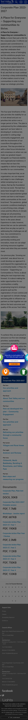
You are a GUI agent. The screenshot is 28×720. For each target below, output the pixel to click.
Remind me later (16, 367)
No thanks (11, 367)
